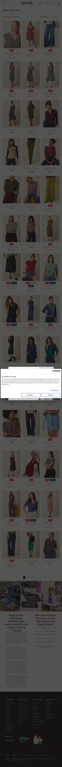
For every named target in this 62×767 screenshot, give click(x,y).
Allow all (50, 395)
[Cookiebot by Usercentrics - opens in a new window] (53, 371)
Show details (53, 390)
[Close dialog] (52, 368)
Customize (30, 395)
